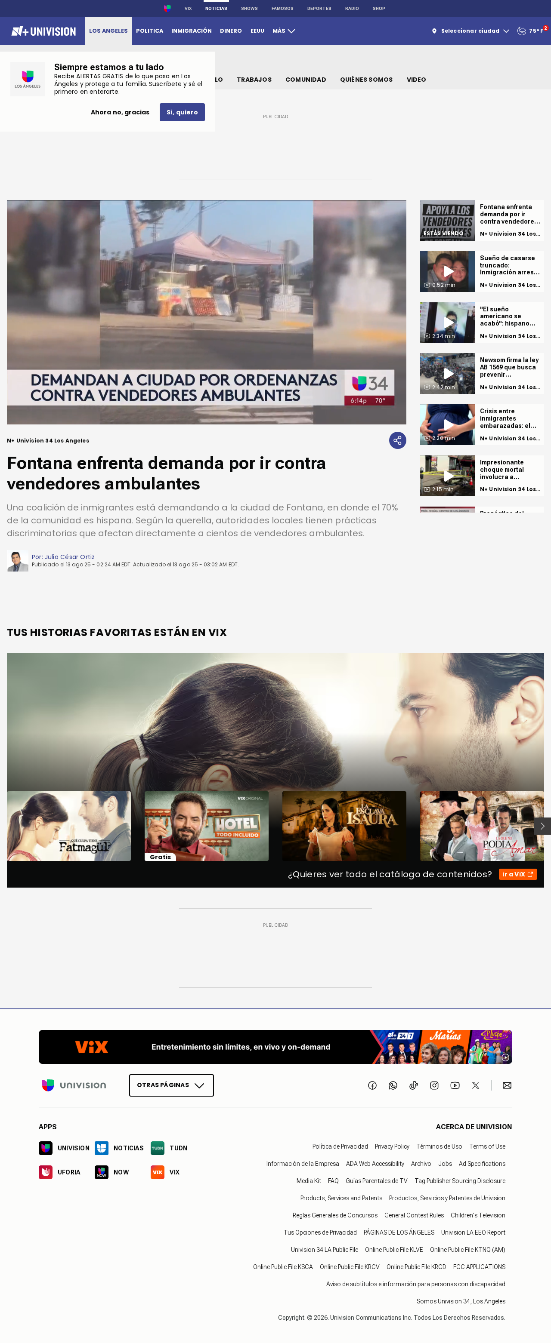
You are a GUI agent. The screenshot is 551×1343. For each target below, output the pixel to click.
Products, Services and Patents (341, 1198)
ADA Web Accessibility (375, 1163)
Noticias (216, 8)
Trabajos (254, 79)
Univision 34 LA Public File (324, 1249)
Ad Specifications (482, 1163)
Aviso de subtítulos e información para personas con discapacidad (415, 1284)
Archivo (421, 1163)
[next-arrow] (542, 826)
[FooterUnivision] (74, 1085)
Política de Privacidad (340, 1146)
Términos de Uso (439, 1146)
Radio (352, 8)
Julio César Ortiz (70, 557)
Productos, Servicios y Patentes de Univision (447, 1198)
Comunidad (305, 79)
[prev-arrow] (1, 826)
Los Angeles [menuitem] (108, 30)
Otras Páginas (163, 1085)
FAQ (333, 1180)
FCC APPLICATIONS (479, 1266)
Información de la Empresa (302, 1163)
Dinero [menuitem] (231, 30)
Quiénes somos (366, 79)
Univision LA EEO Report (473, 1232)
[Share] (397, 440)
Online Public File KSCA (283, 1266)
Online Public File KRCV (350, 1266)
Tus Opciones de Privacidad (320, 1232)
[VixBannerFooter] (275, 1047)
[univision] (42, 31)
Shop (379, 8)
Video (417, 79)
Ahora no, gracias (120, 112)
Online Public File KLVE (394, 1249)
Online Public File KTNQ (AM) (467, 1249)
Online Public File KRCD (416, 1266)
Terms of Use (487, 1146)
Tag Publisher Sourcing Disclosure (460, 1180)
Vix (188, 8)
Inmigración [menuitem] (191, 30)
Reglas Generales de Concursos (335, 1215)
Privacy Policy (392, 1146)
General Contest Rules (414, 1215)
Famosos (283, 8)
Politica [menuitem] (149, 30)
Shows (249, 8)
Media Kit (309, 1180)
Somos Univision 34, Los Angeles (461, 1301)
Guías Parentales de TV (377, 1180)
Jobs (445, 1163)
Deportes (319, 8)
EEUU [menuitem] (257, 30)
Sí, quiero (182, 112)
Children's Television (478, 1215)
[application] (206, 312)
